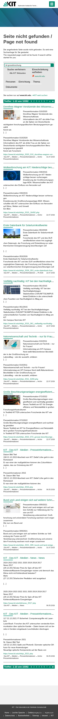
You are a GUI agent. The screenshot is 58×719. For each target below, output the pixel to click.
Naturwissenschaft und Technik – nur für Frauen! (29, 336)
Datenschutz (10, 716)
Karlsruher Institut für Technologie (28, 5)
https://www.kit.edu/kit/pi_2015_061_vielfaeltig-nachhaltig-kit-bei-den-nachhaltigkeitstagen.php (29, 323)
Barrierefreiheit (23, 716)
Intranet (45, 716)
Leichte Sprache (18, 713)
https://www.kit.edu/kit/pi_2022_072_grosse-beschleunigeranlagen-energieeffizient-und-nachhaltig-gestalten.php (29, 437)
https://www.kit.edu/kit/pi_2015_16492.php (21, 212)
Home (7, 713)
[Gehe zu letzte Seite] (53, 101)
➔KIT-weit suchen (39, 95)
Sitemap (35, 716)
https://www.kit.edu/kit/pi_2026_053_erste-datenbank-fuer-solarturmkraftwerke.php (29, 270)
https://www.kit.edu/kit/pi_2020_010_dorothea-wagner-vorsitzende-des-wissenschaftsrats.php (29, 154)
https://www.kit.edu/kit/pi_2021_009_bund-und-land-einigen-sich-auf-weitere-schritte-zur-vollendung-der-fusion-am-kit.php (29, 545)
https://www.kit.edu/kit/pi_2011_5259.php (20, 379)
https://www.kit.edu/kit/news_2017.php (19, 603)
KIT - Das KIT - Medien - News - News (24, 558)
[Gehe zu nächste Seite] (50, 101)
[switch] (42, 4)
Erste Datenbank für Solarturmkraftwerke (25, 225)
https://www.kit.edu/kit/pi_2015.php (18, 487)
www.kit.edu (39, 76)
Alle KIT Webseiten (18, 73)
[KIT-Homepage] (9, 3)
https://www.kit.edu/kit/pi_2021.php (18, 654)
